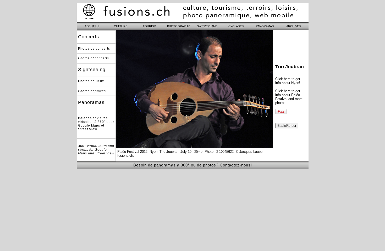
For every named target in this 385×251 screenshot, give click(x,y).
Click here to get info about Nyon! (287, 81)
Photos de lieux (91, 81)
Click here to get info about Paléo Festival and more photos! (288, 97)
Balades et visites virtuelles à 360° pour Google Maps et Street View (96, 123)
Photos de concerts (94, 48)
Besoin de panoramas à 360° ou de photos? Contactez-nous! (192, 165)
